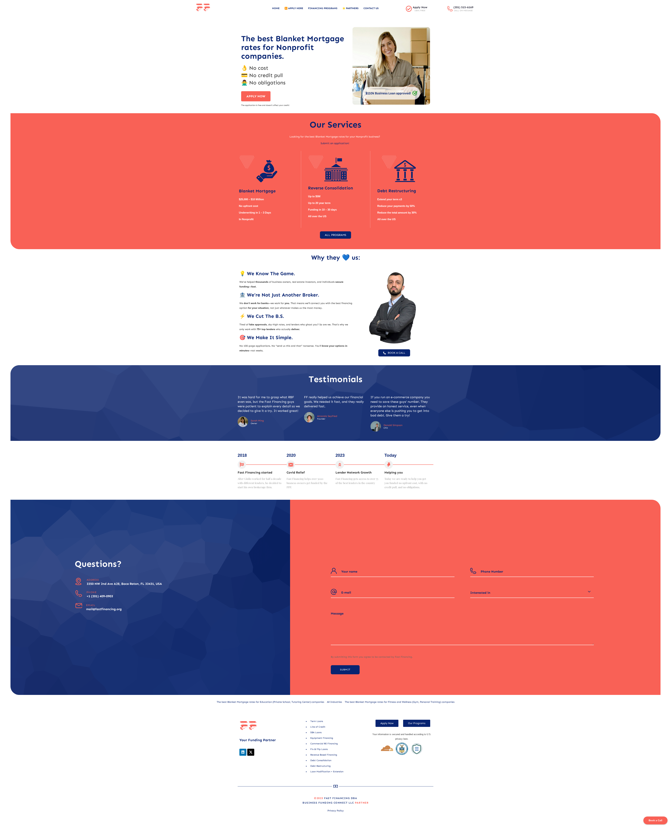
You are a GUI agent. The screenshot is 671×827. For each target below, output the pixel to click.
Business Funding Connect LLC (328, 802)
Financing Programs (322, 8)
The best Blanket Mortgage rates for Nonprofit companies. (292, 47)
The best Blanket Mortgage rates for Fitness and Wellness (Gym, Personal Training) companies (399, 701)
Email (90, 605)
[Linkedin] (242, 752)
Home (276, 8)
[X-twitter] (250, 752)
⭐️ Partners (350, 8)
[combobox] (532, 592)
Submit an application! (335, 143)
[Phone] (78, 593)
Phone (91, 592)
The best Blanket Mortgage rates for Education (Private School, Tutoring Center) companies (270, 701)
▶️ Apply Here (293, 8)
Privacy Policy (335, 810)
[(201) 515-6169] (450, 8)
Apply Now (420, 7)
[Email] (78, 605)
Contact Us (371, 8)
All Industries (334, 701)
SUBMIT (345, 669)
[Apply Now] (409, 9)
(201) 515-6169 (463, 7)
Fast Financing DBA (340, 798)
